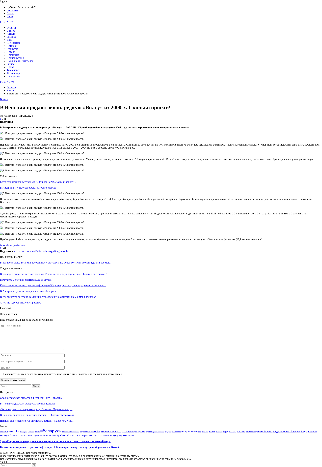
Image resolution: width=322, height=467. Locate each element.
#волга (21, 245)
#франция (123, 436)
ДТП (9, 39)
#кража (219, 432)
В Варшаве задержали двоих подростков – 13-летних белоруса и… (38, 415)
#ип (199, 432)
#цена (131, 435)
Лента (10, 13)
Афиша (11, 33)
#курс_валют (238, 431)
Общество (12, 48)
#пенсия (295, 431)
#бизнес (66, 432)
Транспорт (13, 70)
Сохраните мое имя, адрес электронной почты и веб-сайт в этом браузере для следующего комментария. (63, 374)
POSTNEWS (7, 22)
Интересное (13, 42)
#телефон (98, 436)
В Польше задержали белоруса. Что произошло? (27, 403)
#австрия (23, 432)
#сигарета (83, 435)
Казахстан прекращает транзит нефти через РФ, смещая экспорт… (38, 181)
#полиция (4, 436)
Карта (10, 16)
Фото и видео (14, 73)
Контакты (12, 10)
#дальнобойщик (128, 431)
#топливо (108, 435)
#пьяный (52, 436)
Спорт (10, 67)
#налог (267, 431)
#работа (61, 435)
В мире (11, 30)
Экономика (13, 76)
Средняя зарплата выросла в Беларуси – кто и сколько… (32, 397)
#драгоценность (157, 432)
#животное (176, 432)
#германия (103, 431)
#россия (72, 435)
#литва (249, 432)
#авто (3, 245)
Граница (11, 36)
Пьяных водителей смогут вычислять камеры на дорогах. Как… (37, 420)
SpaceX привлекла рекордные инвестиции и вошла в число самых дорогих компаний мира (55, 441)
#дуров (168, 432)
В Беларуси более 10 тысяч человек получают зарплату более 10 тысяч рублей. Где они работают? (56, 262)
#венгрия (11, 245)
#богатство (74, 432)
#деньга (141, 431)
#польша (16, 435)
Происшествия (15, 57)
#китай (212, 432)
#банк (37, 432)
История (11, 45)
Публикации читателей (20, 60)
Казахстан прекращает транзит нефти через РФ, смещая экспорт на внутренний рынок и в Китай (59, 447)
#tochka (14, 431)
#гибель (114, 431)
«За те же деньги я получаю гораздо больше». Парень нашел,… (36, 409)
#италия (205, 432)
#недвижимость (281, 431)
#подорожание (309, 431)
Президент (13, 54)
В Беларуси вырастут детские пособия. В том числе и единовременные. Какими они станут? (53, 274)
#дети (148, 432)
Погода (11, 51)
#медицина (257, 432)
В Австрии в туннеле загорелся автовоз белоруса (28, 187)
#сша (91, 435)
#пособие (27, 435)
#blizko (4, 431)
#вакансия (91, 432)
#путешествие (40, 435)
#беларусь (50, 430)
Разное (10, 64)
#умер (115, 436)
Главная (11, 27)
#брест (83, 432)
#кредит (227, 431)
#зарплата (189, 431)
